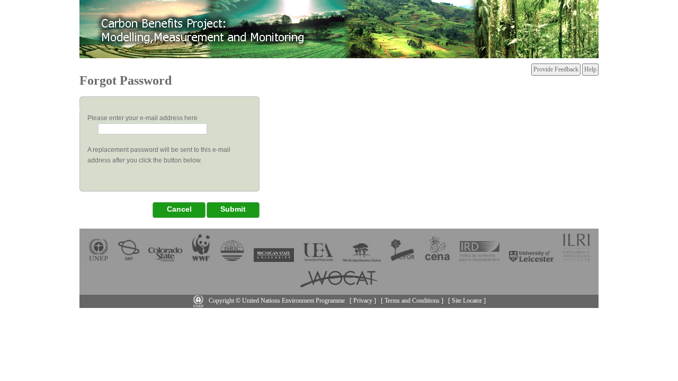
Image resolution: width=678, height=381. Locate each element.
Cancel (179, 209)
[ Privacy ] (363, 300)
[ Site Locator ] (467, 300)
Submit (233, 209)
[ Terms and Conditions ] (412, 300)
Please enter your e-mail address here (142, 118)
